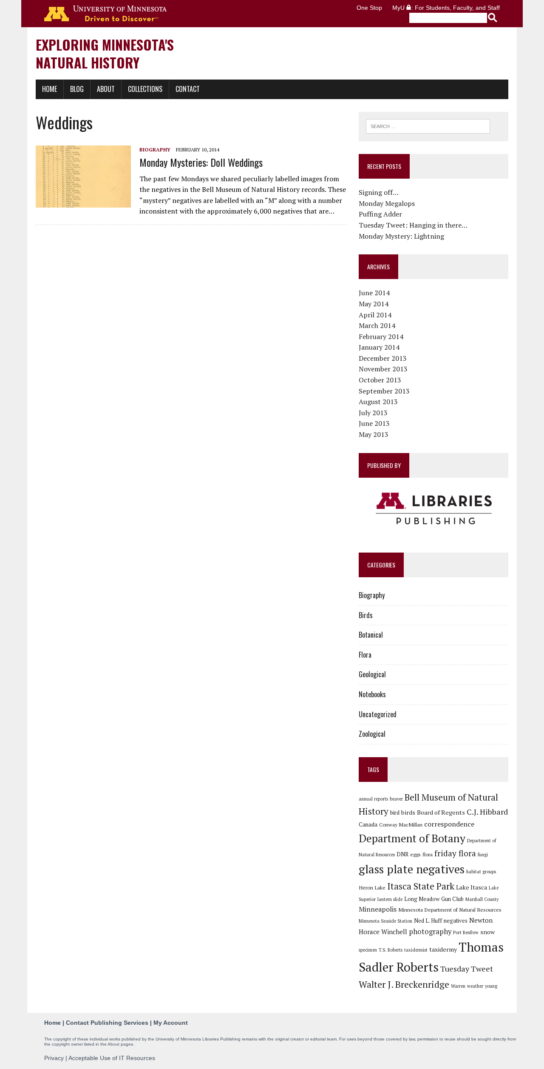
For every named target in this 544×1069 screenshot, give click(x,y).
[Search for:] (428, 125)
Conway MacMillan (400, 824)
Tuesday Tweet (466, 969)
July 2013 (373, 412)
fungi (483, 855)
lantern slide (389, 899)
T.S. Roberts (390, 950)
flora (427, 854)
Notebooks (372, 694)
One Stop (369, 7)
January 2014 (379, 347)
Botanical (371, 635)
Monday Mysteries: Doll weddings (201, 162)
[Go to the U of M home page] (105, 14)
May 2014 (373, 303)
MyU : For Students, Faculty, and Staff (446, 7)
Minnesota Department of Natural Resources (450, 909)
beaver (396, 799)
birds (408, 812)
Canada (368, 824)
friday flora (455, 853)
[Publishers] (433, 508)
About (106, 89)
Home (49, 89)
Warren (458, 986)
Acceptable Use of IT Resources (111, 1058)
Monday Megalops (387, 203)
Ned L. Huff (428, 920)
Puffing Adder (380, 214)
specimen (368, 950)
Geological (372, 674)
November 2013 (383, 368)
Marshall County (482, 899)
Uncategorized (378, 714)
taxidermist (416, 950)
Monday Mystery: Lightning (401, 236)
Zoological (372, 734)
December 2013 (383, 358)
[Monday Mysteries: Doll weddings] (83, 202)
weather (475, 986)
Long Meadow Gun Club (434, 899)
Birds (366, 615)
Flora (365, 655)
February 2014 (381, 336)
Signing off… (379, 192)
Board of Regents (441, 812)
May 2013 (373, 434)
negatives (456, 920)
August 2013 (378, 401)
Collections (145, 89)
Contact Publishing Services (107, 1022)
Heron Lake (372, 887)
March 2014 (377, 325)
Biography (154, 149)
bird (395, 812)
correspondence (449, 824)
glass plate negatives (412, 869)
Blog (77, 89)
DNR (402, 854)
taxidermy (443, 949)
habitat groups (481, 872)
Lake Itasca (471, 887)
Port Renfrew (466, 932)
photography (430, 931)
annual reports (373, 799)
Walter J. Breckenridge (404, 984)
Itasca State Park (420, 886)
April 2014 (375, 314)
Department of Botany (412, 838)
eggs (415, 854)
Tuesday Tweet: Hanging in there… (413, 225)
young (491, 986)
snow (487, 932)
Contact (188, 89)
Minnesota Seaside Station (385, 921)
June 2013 (374, 423)
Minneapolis (378, 909)
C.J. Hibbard (487, 812)
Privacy (54, 1058)
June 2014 (374, 292)
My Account (170, 1022)
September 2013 (384, 391)
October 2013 (380, 380)
